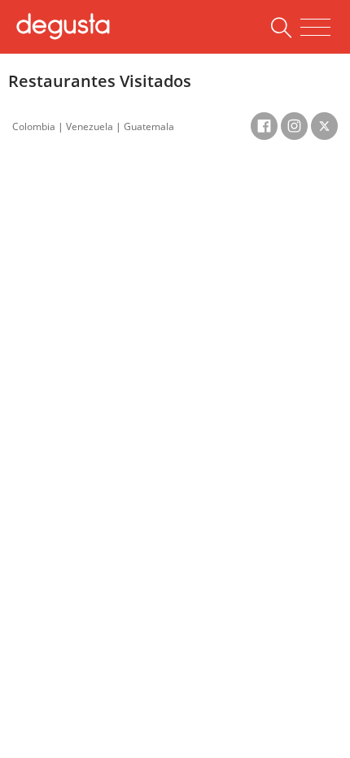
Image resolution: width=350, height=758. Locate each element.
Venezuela (89, 126)
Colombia (33, 126)
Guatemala (149, 126)
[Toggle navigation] (315, 27)
